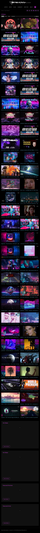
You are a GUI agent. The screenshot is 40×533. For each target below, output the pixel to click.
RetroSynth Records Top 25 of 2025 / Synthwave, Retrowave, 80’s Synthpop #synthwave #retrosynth (19, 96)
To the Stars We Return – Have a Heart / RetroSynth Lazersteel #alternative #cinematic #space (18, 364)
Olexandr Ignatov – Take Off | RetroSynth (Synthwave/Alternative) (13, 310)
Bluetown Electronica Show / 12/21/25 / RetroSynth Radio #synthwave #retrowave (16, 109)
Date (2, 16)
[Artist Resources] (35, 7)
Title (5, 16)
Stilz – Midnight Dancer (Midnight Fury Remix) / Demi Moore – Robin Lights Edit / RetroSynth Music (19, 83)
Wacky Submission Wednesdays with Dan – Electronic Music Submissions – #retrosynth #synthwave (19, 136)
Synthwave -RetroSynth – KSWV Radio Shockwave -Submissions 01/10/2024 (15, 270)
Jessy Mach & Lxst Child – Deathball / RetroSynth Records (11, 150)
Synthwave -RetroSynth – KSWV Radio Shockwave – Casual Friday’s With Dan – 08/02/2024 (17, 216)
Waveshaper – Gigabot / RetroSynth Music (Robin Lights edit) (12, 176)
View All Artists (6, 523)
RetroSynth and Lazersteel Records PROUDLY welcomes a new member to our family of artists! (18, 390)
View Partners (6, 499)
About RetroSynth (4, 530)
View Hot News (6, 446)
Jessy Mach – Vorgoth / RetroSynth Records (9, 29)
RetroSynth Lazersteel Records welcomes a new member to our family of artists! (15, 297)
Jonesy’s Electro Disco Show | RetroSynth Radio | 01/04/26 (12, 56)
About (31, 7)
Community (20, 7)
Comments (13, 16)
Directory (26, 7)
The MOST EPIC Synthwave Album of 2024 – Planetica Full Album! (13, 203)
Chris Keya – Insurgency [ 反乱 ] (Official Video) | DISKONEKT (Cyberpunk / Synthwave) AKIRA (18, 283)
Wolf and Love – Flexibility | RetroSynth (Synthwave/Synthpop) (12, 323)
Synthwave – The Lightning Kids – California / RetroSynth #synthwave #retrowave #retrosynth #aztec (19, 377)
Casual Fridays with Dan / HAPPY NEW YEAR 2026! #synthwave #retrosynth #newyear (16, 69)
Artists (6, 7)
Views (9, 16)
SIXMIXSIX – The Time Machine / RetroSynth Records (10, 190)
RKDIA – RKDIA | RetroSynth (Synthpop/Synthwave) (10, 404)
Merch (10, 7)
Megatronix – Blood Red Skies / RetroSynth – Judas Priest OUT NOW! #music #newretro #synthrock (19, 243)
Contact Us (11, 530)
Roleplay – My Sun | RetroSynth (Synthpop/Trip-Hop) (10, 337)
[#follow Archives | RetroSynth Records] (20, 3)
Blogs (14, 7)
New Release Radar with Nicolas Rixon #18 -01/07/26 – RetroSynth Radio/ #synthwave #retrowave (19, 43)
